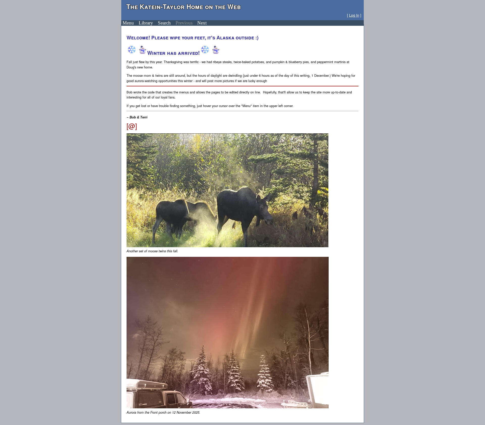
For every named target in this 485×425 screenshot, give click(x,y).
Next (202, 23)
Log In (354, 15)
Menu (128, 23)
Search (164, 23)
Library (146, 23)
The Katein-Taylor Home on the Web (183, 6)
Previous (184, 23)
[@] (132, 126)
